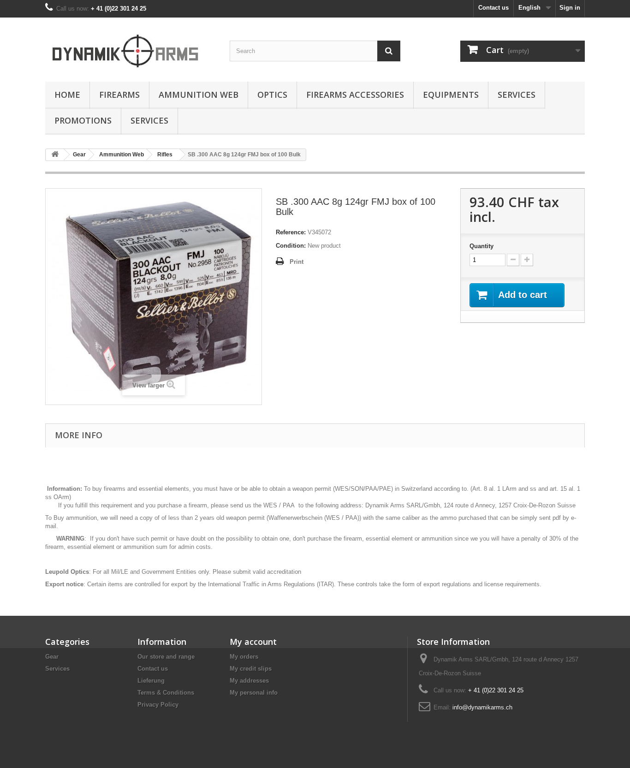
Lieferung (151, 680)
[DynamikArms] (130, 47)
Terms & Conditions (165, 692)
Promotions (83, 120)
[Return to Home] (55, 155)
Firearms (119, 94)
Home (67, 94)
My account (253, 641)
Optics (272, 94)
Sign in (569, 7)
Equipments (451, 94)
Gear (52, 656)
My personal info (254, 692)
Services (516, 94)
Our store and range (166, 656)
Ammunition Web (198, 94)
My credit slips (251, 668)
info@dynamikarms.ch (482, 707)
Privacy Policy (157, 704)
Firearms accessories (355, 94)
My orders (244, 656)
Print (296, 261)
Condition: (291, 245)
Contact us (493, 7)
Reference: (291, 232)
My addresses (249, 680)
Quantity (481, 246)
